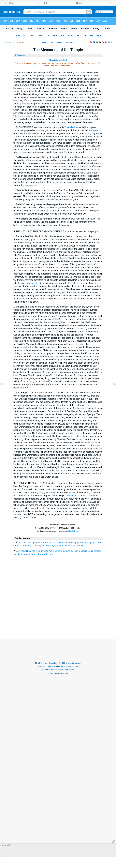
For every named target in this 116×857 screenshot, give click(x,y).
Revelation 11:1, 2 (58, 60)
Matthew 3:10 (33, 283)
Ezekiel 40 (69, 127)
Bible (5, 42)
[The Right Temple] (112, 390)
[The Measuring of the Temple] (3, 390)
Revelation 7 (72, 495)
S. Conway (20, 55)
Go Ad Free (5, 845)
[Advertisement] (58, 625)
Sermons (12, 42)
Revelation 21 (94, 130)
